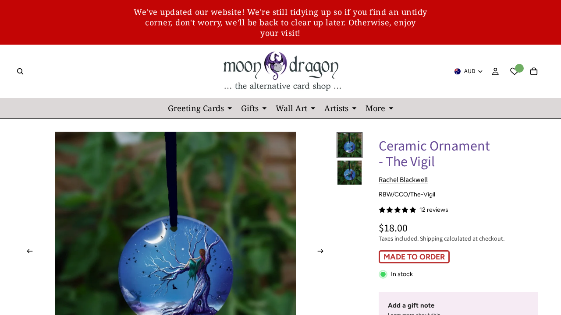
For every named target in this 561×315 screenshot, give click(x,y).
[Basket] (533, 71)
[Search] (20, 71)
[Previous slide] (27, 252)
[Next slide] (323, 252)
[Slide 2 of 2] (349, 173)
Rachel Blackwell (403, 180)
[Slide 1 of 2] (349, 145)
